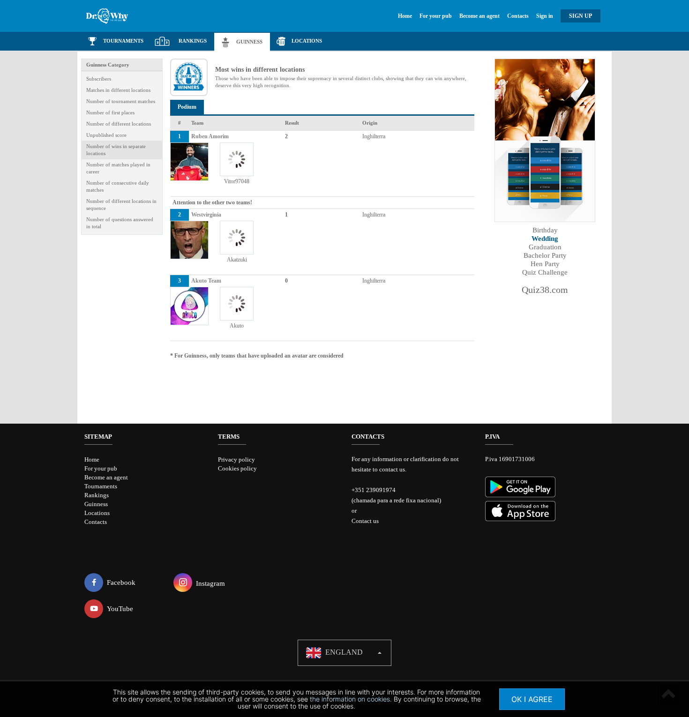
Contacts (518, 16)
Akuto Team (206, 280)
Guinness (96, 504)
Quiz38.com (545, 289)
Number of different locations (118, 124)
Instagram (210, 583)
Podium (187, 107)
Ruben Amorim (210, 136)
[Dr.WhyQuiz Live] (120, 16)
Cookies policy (237, 468)
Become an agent (479, 16)
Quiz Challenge (545, 272)
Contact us (365, 520)
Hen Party (545, 264)
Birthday (545, 230)
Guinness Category (107, 64)
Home (405, 16)
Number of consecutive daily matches (117, 186)
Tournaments (100, 486)
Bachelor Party (545, 255)
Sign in (544, 16)
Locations (97, 512)
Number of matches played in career (118, 168)
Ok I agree (532, 699)
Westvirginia (206, 214)
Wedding (545, 238)
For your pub (435, 16)
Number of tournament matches (120, 101)
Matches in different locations (118, 90)
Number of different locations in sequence (121, 204)
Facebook (121, 582)
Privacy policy (236, 459)
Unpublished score (106, 135)
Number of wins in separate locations (116, 149)
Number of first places (110, 112)
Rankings (96, 495)
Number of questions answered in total (119, 223)
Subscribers (98, 79)
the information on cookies (350, 699)
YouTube (120, 608)
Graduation (545, 247)
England (343, 652)
